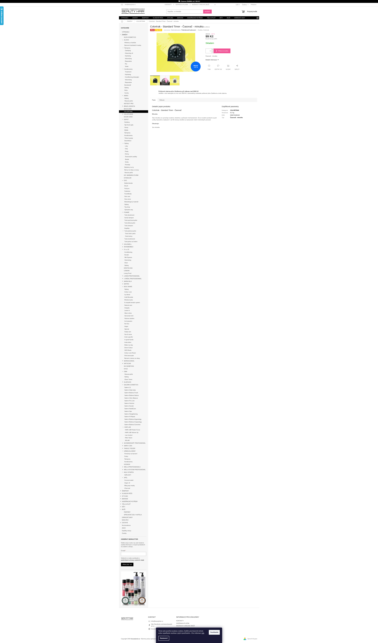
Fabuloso (127, 191)
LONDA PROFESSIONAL (132, 276)
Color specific (128, 337)
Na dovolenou (126, 525)
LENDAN (126, 270)
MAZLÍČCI (125, 520)
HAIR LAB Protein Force (132, 430)
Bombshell (127, 85)
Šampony (127, 48)
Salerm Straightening (131, 414)
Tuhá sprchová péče (130, 220)
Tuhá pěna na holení (130, 241)
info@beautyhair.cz (157, 621)
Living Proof (127, 273)
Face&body (128, 194)
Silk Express (128, 257)
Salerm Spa (128, 411)
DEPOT (126, 119)
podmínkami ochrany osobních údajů (132, 560)
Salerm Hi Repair (129, 416)
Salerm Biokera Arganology (132, 419)
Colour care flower (130, 353)
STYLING (125, 496)
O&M (125, 371)
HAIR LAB (127, 427)
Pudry (126, 456)
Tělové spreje (128, 138)
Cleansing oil (129, 53)
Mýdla (126, 130)
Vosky (127, 162)
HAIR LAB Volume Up (131, 432)
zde (203, 633)
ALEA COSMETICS (130, 37)
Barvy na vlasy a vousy (131, 170)
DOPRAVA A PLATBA (182, 4)
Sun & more (128, 334)
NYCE (126, 369)
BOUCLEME (128, 109)
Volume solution (129, 318)
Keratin (126, 255)
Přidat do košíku (223, 51)
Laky (126, 146)
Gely (126, 148)
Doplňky (126, 228)
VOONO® (127, 464)
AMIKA (126, 95)
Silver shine (128, 313)
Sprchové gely (128, 125)
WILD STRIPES (129, 472)
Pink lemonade (129, 355)
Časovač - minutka (236, 117)
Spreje (127, 159)
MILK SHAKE (128, 286)
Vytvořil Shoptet (252, 638)
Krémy (127, 154)
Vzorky (126, 93)
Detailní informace (211, 60)
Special (126, 329)
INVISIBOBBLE (128, 247)
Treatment (128, 72)
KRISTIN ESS (128, 268)
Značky (124, 533)
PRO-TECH (128, 438)
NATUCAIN (127, 363)
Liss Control (128, 435)
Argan (126, 326)
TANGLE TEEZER (129, 448)
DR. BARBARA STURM (131, 175)
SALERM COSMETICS (131, 385)
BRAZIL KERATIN (129, 106)
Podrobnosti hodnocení (188, 30)
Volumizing (128, 58)
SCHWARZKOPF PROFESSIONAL (135, 443)
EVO (125, 180)
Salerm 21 (127, 387)
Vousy (126, 127)
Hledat (207, 11)
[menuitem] (124, 17)
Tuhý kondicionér (129, 239)
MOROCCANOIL (129, 361)
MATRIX (126, 284)
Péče (126, 90)
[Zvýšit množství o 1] (213, 50)
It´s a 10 (126, 249)
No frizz (126, 323)
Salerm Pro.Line (129, 400)
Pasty (126, 151)
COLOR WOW (128, 114)
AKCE (124, 528)
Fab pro (126, 188)
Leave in (127, 310)
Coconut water (129, 480)
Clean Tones (128, 379)
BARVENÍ (125, 499)
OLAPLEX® (127, 382)
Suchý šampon (129, 217)
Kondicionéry (128, 69)
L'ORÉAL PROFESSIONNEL (133, 278)
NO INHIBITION (129, 366)
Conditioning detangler (132, 77)
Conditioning (128, 252)
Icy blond (127, 294)
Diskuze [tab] (162, 100)
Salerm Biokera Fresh (131, 392)
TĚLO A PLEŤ (126, 504)
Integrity (126, 308)
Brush (126, 186)
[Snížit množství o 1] (213, 52)
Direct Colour (128, 347)
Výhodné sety (128, 209)
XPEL (125, 477)
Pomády (127, 164)
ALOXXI (126, 40)
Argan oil (127, 483)
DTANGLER (127, 178)
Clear (126, 262)
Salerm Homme (129, 403)
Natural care (128, 305)
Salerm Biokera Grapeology (133, 422)
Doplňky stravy (126, 530)
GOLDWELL (128, 244)
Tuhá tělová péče (129, 223)
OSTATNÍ (125, 522)
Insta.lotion (127, 342)
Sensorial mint (128, 316)
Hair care (127, 196)
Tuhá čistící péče (130, 233)
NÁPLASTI (127, 475)
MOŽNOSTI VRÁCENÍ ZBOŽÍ (200, 4)
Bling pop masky (129, 485)
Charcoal (127, 488)
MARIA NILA (128, 281)
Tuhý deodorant (129, 215)
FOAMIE (126, 212)
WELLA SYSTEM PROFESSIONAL (135, 469)
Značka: (203, 30)
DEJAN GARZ (128, 117)
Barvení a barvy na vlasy (132, 358)
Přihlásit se (127, 564)
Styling (126, 87)
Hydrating (128, 56)
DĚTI (123, 506)
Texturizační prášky (131, 156)
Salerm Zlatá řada (130, 390)
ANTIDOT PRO (128, 103)
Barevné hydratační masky (132, 45)
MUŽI (123, 509)
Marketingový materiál (131, 202)
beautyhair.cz (155, 629)
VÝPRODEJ (125, 32)
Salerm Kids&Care (130, 408)
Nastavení (164, 638)
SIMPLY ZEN (128, 446)
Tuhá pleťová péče (130, 231)
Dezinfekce (127, 140)
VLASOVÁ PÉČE (127, 493)
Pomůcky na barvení (130, 453)
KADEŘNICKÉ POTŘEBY (130, 501)
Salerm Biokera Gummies (132, 424)
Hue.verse (127, 199)
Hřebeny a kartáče (130, 42)
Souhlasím (214, 632)
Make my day (128, 345)
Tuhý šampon (128, 225)
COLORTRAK (128, 111)
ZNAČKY (124, 34)
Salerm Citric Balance (131, 398)
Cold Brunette (128, 297)
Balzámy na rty (129, 167)
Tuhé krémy (128, 236)
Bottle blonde (128, 183)
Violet (126, 66)
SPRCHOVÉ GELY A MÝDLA (133, 515)
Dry (126, 64)
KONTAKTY (168, 4)
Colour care (128, 292)
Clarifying (128, 50)
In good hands (128, 339)
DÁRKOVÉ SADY (127, 517)
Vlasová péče (128, 101)
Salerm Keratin (129, 406)
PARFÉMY (127, 512)
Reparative (128, 61)
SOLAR (127, 440)
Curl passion (128, 321)
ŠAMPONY (125, 491)
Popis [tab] (154, 100)
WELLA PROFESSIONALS (132, 467)
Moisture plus (128, 300)
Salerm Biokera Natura (131, 395)
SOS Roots (127, 350)
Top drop (127, 207)
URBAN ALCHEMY (130, 451)
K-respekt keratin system (132, 302)
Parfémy (127, 122)
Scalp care (127, 331)
